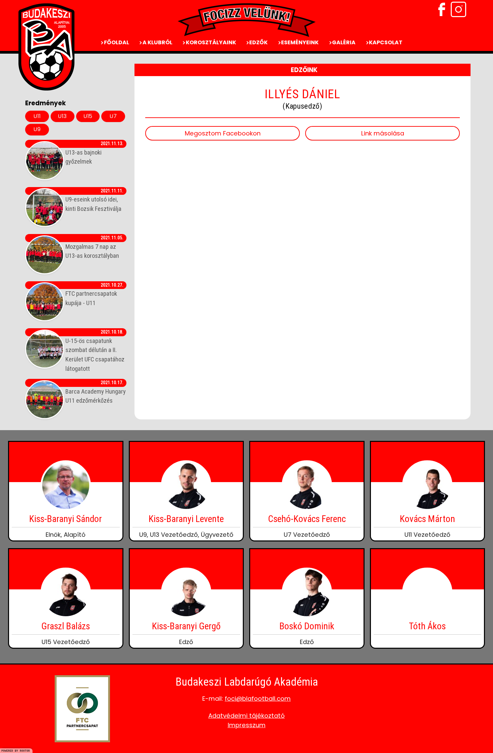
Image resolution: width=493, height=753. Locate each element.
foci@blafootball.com (258, 698)
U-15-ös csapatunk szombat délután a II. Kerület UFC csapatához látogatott (94, 350)
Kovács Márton (427, 518)
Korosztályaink (210, 42)
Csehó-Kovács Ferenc (307, 518)
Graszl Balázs (65, 626)
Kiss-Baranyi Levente (186, 518)
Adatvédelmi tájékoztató (246, 715)
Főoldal (116, 42)
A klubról (157, 42)
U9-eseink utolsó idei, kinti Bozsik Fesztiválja (94, 200)
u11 (37, 116)
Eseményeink (299, 42)
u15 (88, 116)
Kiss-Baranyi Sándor (65, 518)
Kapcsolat (385, 42)
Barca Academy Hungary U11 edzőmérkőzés (95, 392)
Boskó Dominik (306, 626)
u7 (113, 116)
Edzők (258, 42)
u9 (37, 129)
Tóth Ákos (427, 626)
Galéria (343, 42)
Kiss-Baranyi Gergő (186, 626)
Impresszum (247, 725)
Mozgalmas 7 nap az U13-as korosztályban (94, 247)
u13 (62, 116)
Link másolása (382, 133)
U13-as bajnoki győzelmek (94, 153)
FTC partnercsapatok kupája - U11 (94, 294)
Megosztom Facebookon (223, 133)
